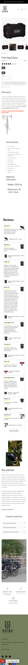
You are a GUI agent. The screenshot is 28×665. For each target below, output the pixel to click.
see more (14, 568)
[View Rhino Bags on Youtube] (10, 656)
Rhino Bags (4, 53)
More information (6, 649)
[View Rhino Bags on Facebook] (6, 656)
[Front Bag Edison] (5, 47)
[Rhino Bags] (5, 9)
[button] (18, 9)
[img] (25, 61)
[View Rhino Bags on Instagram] (3, 656)
